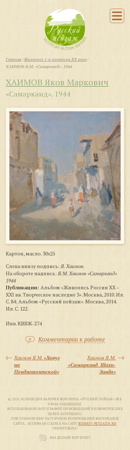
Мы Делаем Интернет (70, 438)
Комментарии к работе (71, 339)
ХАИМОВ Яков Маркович (57, 82)
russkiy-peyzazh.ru (97, 424)
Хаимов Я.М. (37, 364)
